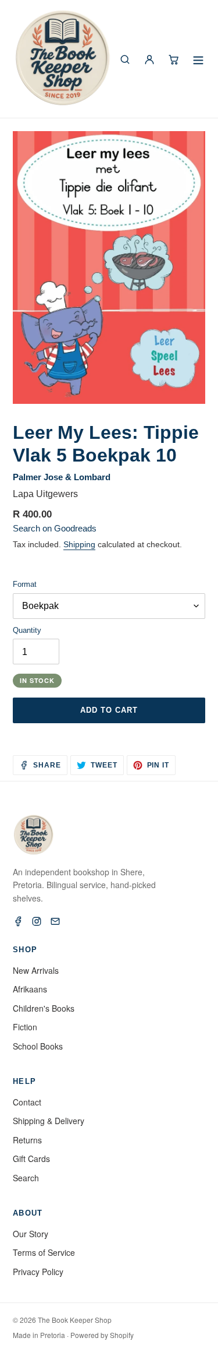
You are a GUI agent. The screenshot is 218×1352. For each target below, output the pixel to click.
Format (25, 584)
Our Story (30, 1234)
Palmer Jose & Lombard (61, 477)
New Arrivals (36, 970)
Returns (27, 1140)
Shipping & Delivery (48, 1120)
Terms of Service (44, 1252)
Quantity (27, 630)
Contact (27, 1102)
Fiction (25, 1027)
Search (26, 1178)
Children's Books (43, 1008)
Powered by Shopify (102, 1335)
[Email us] (55, 921)
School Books (38, 1046)
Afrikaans (30, 989)
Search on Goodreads (55, 528)
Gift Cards (31, 1158)
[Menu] (198, 59)
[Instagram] (36, 921)
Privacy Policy (38, 1271)
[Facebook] (18, 921)
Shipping (79, 544)
